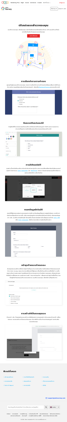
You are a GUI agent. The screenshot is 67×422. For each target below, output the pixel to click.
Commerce (33, 3)
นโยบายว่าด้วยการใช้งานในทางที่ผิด (50, 415)
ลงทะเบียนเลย (33, 36)
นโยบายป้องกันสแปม (44, 413)
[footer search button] (46, 407)
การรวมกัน (46, 377)
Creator (39, 3)
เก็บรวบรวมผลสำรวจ (48, 381)
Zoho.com (5, 2)
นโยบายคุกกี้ (24, 415)
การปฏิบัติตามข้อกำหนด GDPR (35, 415)
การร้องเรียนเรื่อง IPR (33, 413)
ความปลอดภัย (8, 381)
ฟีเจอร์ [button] (60, 8)
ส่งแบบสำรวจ (27, 381)
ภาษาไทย (54, 407)
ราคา (65, 8)
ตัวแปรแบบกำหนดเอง (44, 87)
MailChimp (34, 171)
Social (27, 3)
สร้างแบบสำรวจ (9, 377)
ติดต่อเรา (8, 413)
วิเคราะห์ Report (9, 385)
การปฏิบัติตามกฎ (23, 413)
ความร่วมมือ (27, 385)
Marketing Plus (15, 3)
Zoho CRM (57, 218)
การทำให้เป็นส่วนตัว (29, 377)
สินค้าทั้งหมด (46, 2)
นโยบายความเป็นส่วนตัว (15, 415)
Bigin (22, 3)
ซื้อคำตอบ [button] (53, 8)
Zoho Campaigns (23, 171)
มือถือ (44, 385)
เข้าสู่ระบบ (62, 3)
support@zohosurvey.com (56, 398)
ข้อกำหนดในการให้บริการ (55, 413)
